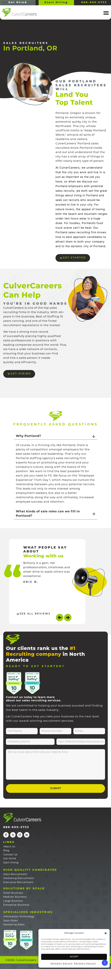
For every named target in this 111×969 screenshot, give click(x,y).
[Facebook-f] (6, 835)
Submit (55, 788)
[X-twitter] (13, 835)
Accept (74, 957)
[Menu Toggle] (106, 13)
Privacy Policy (62, 964)
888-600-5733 (16, 827)
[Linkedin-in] (26, 835)
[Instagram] (19, 835)
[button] (105, 933)
